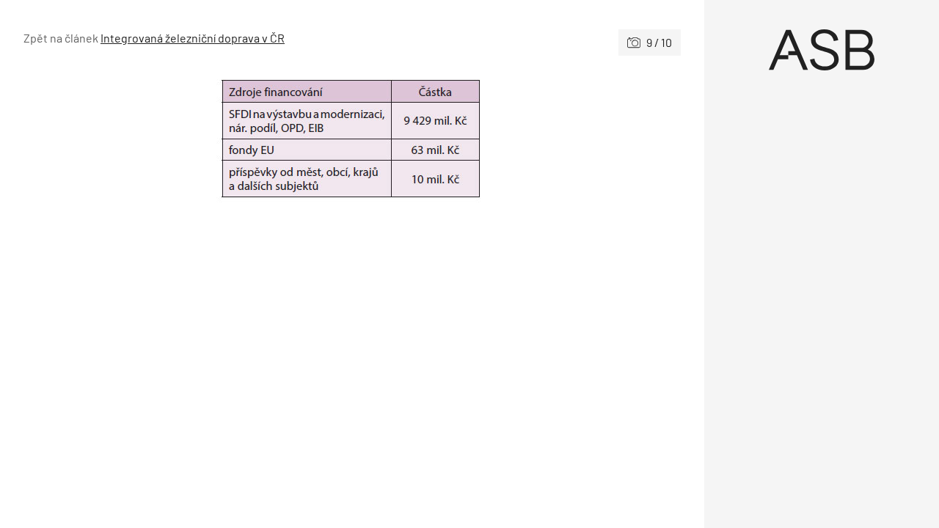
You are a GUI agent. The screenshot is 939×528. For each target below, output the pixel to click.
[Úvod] (822, 49)
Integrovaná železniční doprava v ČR (193, 38)
